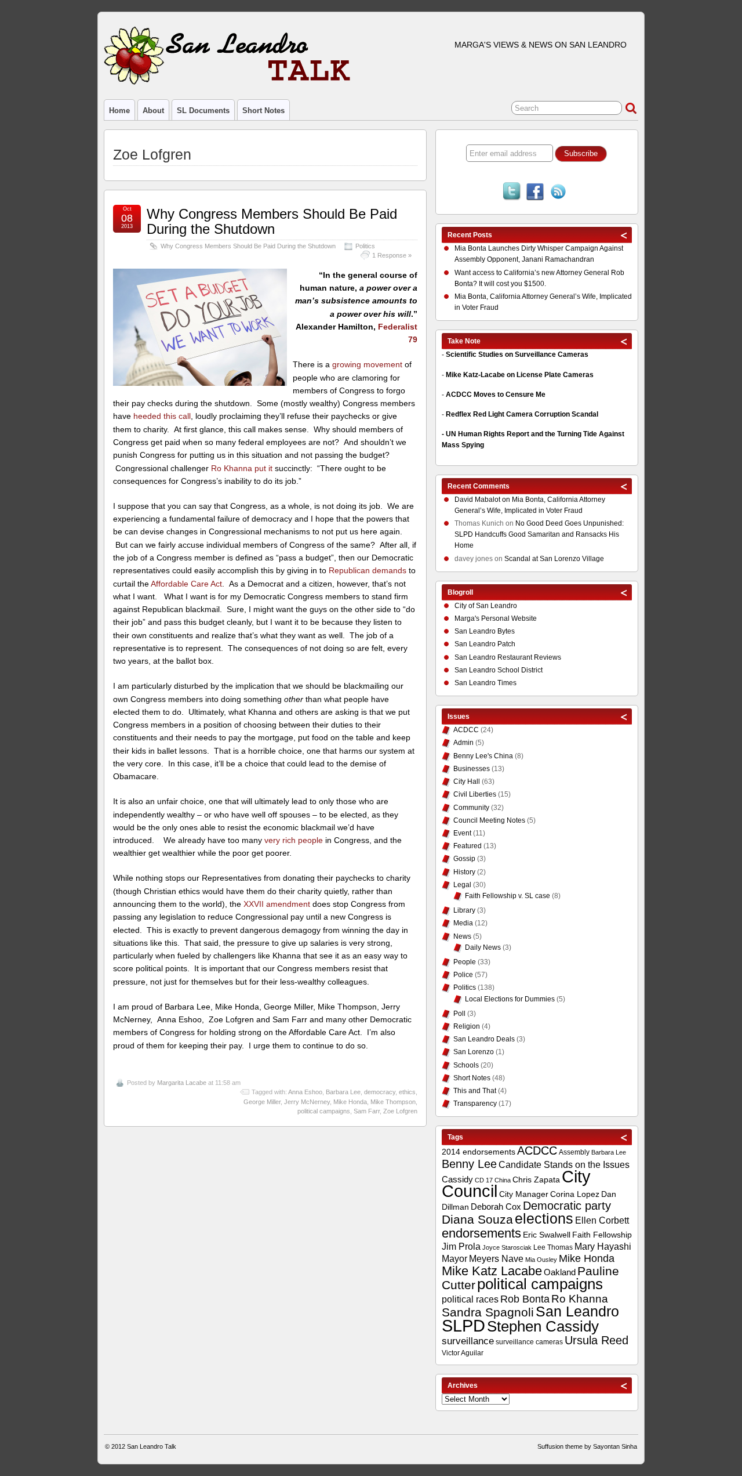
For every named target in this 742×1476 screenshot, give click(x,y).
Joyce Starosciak (507, 1247)
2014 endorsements (478, 1151)
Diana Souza (477, 1220)
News (462, 936)
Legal (462, 885)
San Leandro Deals (484, 1039)
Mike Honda (350, 1101)
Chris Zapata (536, 1179)
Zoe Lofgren (400, 1111)
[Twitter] (512, 192)
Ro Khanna (231, 468)
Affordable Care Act (186, 583)
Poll (459, 1014)
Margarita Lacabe (181, 1082)
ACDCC (466, 730)
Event (462, 833)
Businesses (471, 769)
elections (544, 1218)
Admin (463, 743)
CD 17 (484, 1180)
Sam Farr (367, 1111)
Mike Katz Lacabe (492, 1271)
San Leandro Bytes (484, 631)
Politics (365, 246)
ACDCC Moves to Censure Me (495, 394)
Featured (467, 846)
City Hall (466, 781)
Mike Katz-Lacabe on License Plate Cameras (520, 375)
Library (464, 910)
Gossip (464, 859)
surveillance (468, 1341)
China (502, 1180)
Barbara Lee (343, 1091)
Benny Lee (469, 1163)
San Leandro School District (498, 670)
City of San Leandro (485, 606)
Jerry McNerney (307, 1101)
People (464, 962)
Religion (466, 1026)
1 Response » (392, 255)
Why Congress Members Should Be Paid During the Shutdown (272, 221)
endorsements (481, 1233)
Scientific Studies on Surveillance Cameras (517, 354)
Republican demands (367, 570)
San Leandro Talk (151, 1446)
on (483, 499)
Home (119, 110)
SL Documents (203, 110)
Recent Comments (479, 486)
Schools (466, 1065)
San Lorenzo (473, 1052)
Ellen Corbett (602, 1220)
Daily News (483, 947)
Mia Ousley (541, 1259)
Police (463, 975)
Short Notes (263, 110)
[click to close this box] (624, 235)
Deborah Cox (496, 1206)
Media (463, 923)
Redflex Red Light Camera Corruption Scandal (522, 414)
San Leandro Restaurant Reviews (507, 657)
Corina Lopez (574, 1194)
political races (470, 1299)
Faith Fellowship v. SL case (507, 896)
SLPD (463, 1325)
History (464, 872)
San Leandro (577, 1311)
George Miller (262, 1101)
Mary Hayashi (602, 1246)
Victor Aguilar (462, 1353)
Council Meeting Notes (489, 820)
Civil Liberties (474, 794)
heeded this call (162, 416)
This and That (474, 1091)
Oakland (560, 1272)
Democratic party (567, 1205)
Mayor (454, 1259)
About (153, 110)
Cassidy (457, 1179)
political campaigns (323, 1111)
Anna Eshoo (305, 1091)
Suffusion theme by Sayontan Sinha (587, 1446)
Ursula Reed (596, 1340)
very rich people (293, 840)
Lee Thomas (553, 1247)
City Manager (523, 1194)
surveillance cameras (529, 1342)
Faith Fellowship (602, 1235)
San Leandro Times (485, 683)
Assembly (574, 1152)
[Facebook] (535, 192)
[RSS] (558, 192)
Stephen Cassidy (543, 1326)
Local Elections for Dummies (510, 999)
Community (471, 808)
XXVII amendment (276, 904)
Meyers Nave (496, 1259)
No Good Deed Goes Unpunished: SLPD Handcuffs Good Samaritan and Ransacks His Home (539, 534)
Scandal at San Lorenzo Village (554, 559)
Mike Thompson (393, 1101)
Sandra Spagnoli (488, 1312)
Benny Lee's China (483, 756)
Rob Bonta (525, 1299)
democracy (379, 1091)
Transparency (475, 1103)
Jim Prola (461, 1246)
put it (263, 468)
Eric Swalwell (546, 1235)
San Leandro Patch (484, 644)
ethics (407, 1091)
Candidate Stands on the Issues (564, 1164)
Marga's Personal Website (495, 618)
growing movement (367, 364)
